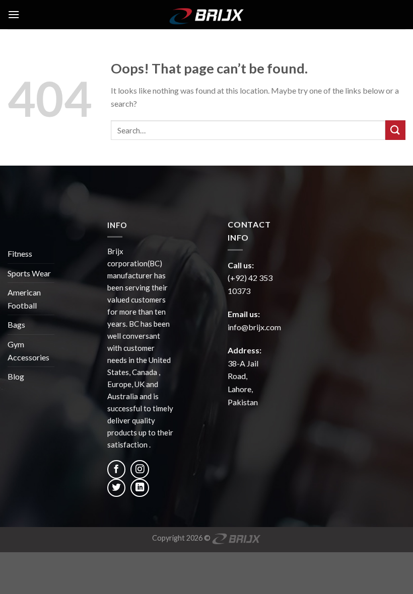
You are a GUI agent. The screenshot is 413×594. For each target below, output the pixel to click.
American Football (24, 298)
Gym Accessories (28, 350)
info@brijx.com (254, 327)
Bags (16, 324)
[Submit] (395, 130)
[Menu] (14, 14)
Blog (16, 376)
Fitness (20, 253)
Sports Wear (29, 273)
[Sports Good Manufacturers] (206, 14)
